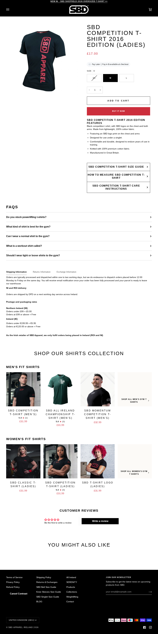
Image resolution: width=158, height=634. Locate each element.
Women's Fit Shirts (26, 439)
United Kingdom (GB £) (21, 620)
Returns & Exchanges (46, 582)
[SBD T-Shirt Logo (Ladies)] (98, 461)
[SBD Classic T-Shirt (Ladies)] (23, 461)
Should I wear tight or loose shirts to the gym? (33, 255)
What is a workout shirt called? (24, 246)
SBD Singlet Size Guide (47, 597)
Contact (70, 601)
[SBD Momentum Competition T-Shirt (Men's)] (98, 389)
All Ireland (71, 577)
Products (70, 587)
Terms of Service (14, 577)
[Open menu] (10, 9)
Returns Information (41, 272)
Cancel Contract (18, 593)
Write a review (100, 521)
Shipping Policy (43, 577)
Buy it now (118, 111)
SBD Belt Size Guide (46, 587)
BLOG (39, 601)
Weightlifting (72, 597)
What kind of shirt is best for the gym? (28, 226)
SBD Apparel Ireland (20, 627)
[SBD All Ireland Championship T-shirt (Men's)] (60, 389)
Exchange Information (66, 272)
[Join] (148, 591)
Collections (71, 592)
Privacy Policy (13, 582)
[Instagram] (150, 627)
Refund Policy (13, 587)
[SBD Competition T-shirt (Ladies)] (60, 461)
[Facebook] (144, 627)
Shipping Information (16, 272)
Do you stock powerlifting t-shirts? (26, 217)
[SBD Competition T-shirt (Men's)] (23, 389)
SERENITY (71, 582)
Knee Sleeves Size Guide (48, 592)
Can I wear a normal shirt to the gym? (28, 236)
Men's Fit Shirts (23, 367)
